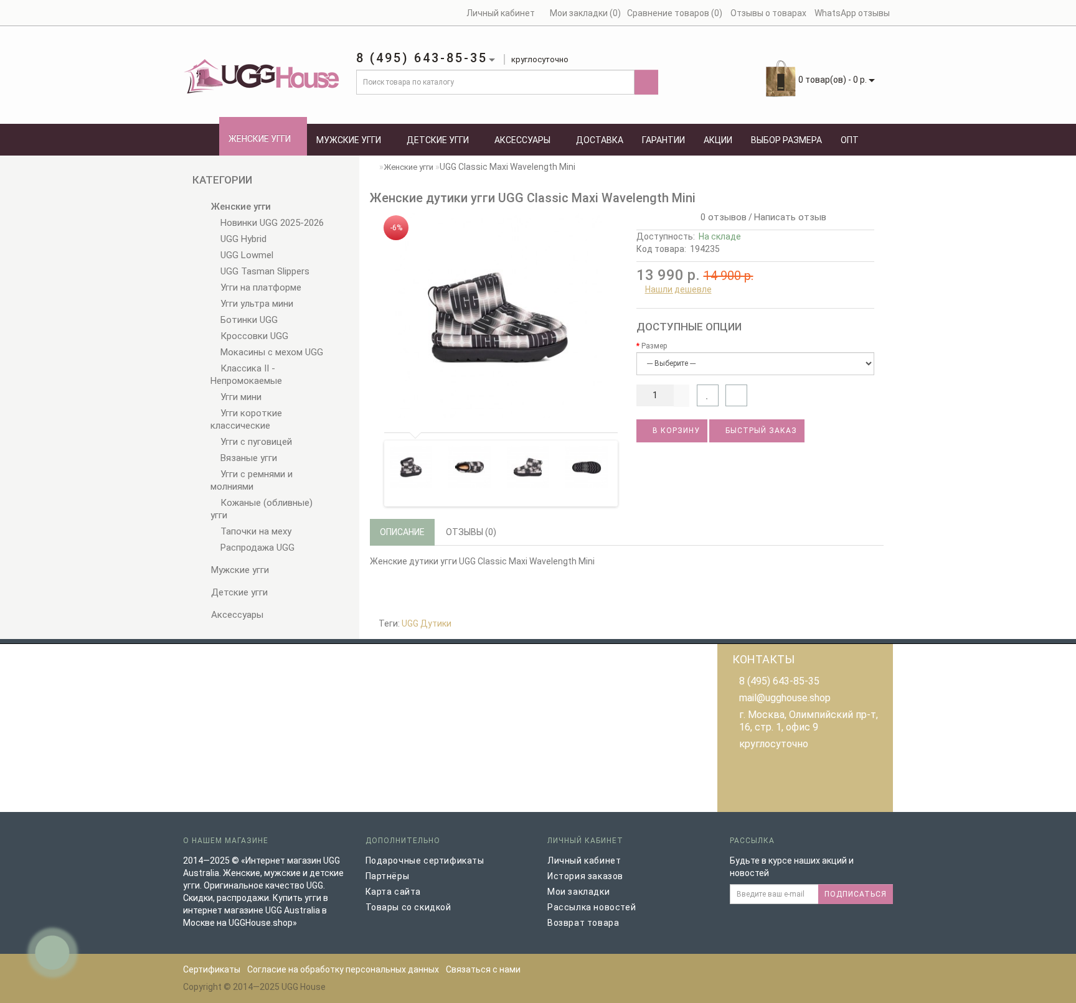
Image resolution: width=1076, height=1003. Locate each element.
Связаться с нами (483, 969)
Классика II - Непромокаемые (246, 374)
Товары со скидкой (408, 907)
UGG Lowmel (245, 255)
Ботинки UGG (248, 319)
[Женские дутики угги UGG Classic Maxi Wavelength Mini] (498, 315)
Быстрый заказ (760, 430)
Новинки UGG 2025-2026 (271, 222)
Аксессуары (522, 140)
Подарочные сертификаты (425, 860)
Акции (718, 140)
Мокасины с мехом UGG (270, 352)
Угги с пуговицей (255, 441)
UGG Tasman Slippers (263, 271)
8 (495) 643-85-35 (779, 681)
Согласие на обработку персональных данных (343, 969)
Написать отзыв (790, 217)
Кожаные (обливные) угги (261, 509)
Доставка (599, 140)
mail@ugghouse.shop (785, 698)
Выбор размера (786, 140)
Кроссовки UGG (253, 336)
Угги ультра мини (255, 303)
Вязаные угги (247, 458)
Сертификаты (211, 969)
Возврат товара (583, 923)
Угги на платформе (259, 287)
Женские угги (260, 139)
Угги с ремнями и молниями (251, 480)
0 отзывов (721, 217)
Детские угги (438, 140)
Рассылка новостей (591, 907)
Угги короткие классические (246, 419)
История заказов (585, 876)
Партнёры (388, 876)
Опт (850, 140)
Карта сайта (394, 892)
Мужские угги (348, 140)
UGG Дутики (426, 623)
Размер (654, 346)
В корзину (675, 430)
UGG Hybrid (242, 239)
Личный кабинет (584, 860)
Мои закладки (578, 892)
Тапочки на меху (254, 531)
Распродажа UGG (256, 547)
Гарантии (663, 140)
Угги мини (240, 397)
